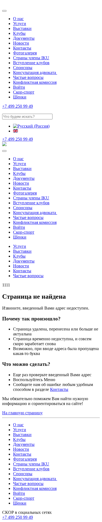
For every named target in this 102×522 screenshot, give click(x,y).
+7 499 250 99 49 (17, 106)
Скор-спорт (23, 92)
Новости (21, 43)
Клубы (19, 33)
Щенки (19, 97)
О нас (18, 18)
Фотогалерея (25, 53)
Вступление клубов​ (31, 62)
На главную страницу (22, 412)
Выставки (22, 28)
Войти (19, 87)
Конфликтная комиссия (35, 82)
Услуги (19, 23)
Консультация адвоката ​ (35, 72)
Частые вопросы (28, 77)
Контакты (22, 48)
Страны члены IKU (31, 57)
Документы (24, 38)
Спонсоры (22, 67)
